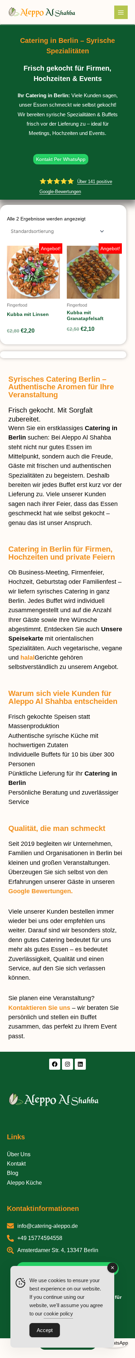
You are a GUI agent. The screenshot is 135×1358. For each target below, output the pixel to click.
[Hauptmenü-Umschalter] (121, 12)
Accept (45, 1330)
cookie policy (58, 1313)
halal (27, 657)
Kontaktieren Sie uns (39, 1007)
